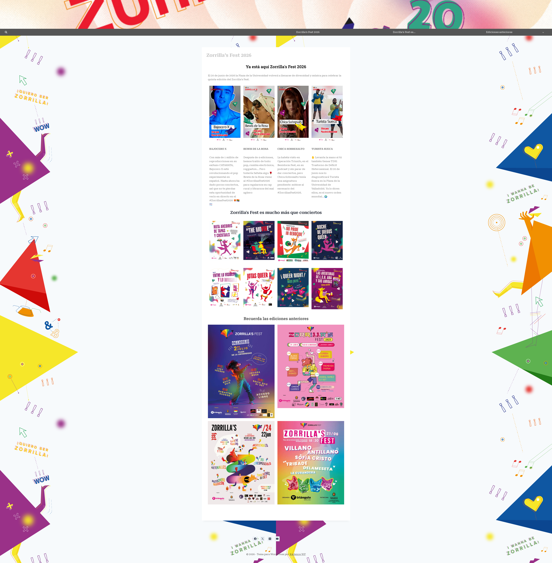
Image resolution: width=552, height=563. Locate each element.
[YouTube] (277, 538)
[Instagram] (269, 538)
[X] (262, 538)
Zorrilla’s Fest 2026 (308, 32)
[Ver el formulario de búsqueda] (6, 32)
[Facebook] (255, 538)
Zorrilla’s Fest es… (404, 32)
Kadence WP (298, 554)
